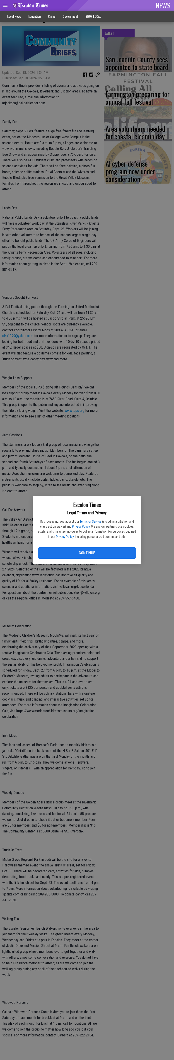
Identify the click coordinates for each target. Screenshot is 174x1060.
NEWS (163, 5)
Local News (14, 16)
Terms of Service (91, 521)
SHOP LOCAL (93, 16)
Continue (87, 553)
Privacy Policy (81, 526)
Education (34, 16)
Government (70, 16)
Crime (52, 16)
